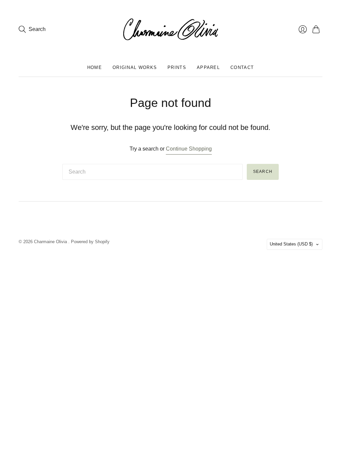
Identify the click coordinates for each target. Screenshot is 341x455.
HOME (94, 67)
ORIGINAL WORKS (135, 67)
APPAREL (208, 67)
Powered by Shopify (90, 241)
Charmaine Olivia (51, 241)
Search (262, 171)
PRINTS (177, 67)
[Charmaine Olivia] (170, 29)
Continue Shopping (189, 149)
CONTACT (242, 67)
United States (291, 243)
